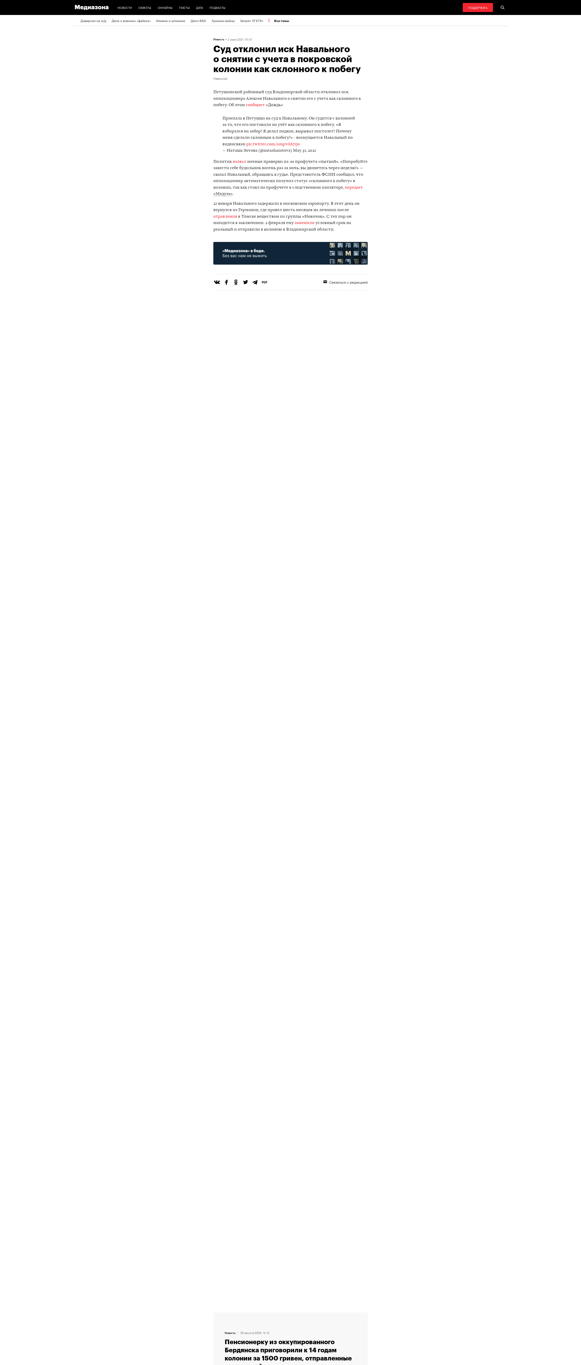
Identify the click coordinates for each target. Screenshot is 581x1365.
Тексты (184, 7)
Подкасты (217, 7)
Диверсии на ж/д (93, 20)
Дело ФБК (198, 20)
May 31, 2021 (304, 151)
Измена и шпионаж (170, 20)
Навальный (220, 78)
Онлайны (165, 7)
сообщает (255, 105)
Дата (199, 7)
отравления (225, 217)
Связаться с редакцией (348, 282)
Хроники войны (223, 20)
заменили (305, 223)
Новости (125, 7)
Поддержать (477, 7)
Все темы (281, 21)
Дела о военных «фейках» (131, 20)
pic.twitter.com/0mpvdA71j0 (273, 144)
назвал (239, 162)
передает (354, 188)
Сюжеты (144, 7)
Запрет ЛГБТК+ (251, 20)
